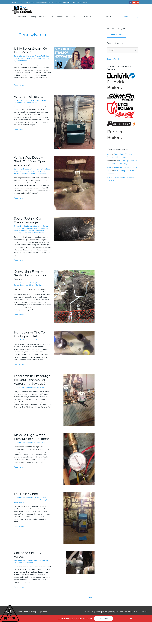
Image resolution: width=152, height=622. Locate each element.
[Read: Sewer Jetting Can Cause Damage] (74, 229)
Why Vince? (96, 612)
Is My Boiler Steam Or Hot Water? (30, 50)
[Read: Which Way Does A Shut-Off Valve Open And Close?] (74, 182)
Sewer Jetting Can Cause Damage (28, 220)
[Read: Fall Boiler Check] (79, 518)
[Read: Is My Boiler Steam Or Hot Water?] (74, 58)
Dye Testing (18, 283)
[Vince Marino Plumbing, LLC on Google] (134, 2)
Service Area (143, 612)
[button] (137, 17)
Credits (44, 612)
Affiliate (128, 612)
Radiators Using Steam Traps (125, 167)
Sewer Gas (26, 233)
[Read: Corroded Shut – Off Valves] (80, 562)
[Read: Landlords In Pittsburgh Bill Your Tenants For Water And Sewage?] (79, 400)
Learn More (103, 618)
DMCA (134, 612)
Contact (108, 17)
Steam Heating (42, 58)
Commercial (19, 169)
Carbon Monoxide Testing (30, 56)
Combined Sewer (41, 226)
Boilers (16, 56)
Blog (99, 17)
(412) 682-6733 (124, 17)
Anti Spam (119, 612)
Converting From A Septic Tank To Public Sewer (30, 275)
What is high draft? (30, 97)
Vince (109, 154)
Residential (21, 17)
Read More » (19, 85)
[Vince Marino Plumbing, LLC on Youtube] (137, 2)
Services (75, 17)
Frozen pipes (36, 169)
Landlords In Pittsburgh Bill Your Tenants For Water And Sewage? (32, 380)
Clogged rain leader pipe (23, 226)
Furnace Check (20, 500)
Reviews (87, 17)
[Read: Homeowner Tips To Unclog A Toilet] (74, 342)
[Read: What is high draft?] (74, 122)
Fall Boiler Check (27, 494)
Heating (23, 58)
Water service (26, 173)
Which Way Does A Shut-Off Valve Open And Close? (30, 161)
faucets (27, 169)
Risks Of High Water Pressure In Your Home (31, 437)
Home (87, 612)
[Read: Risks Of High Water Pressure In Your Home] (79, 459)
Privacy (105, 612)
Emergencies (62, 17)
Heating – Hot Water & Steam (41, 17)
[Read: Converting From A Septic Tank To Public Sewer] (74, 296)
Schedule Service (116, 35)
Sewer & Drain (33, 231)
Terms (111, 612)
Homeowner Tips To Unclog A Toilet (29, 334)
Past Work (113, 59)
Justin (109, 177)
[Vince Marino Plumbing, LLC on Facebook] (130, 2)
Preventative (25, 171)
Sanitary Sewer (39, 228)
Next (91, 598)
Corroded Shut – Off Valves (29, 555)
